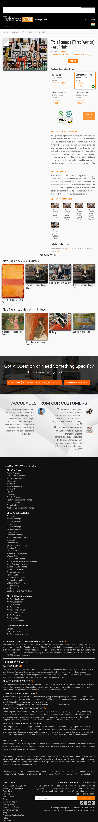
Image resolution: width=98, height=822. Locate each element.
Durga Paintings (13, 585)
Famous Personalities (16, 580)
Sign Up (44, 19)
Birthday (52, 332)
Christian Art (12, 548)
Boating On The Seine (81, 332)
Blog (5, 812)
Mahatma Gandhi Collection (18, 537)
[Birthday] (60, 321)
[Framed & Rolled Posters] (32, 681)
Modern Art (11, 489)
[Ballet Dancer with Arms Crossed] (37, 326)
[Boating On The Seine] (84, 321)
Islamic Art (11, 481)
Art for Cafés (12, 618)
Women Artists (13, 556)
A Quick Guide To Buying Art (14, 786)
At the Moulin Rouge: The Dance (12, 333)
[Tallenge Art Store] (19, 19)
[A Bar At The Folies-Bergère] (60, 272)
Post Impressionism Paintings (19, 500)
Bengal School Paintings (17, 545)
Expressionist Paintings (16, 476)
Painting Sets (12, 575)
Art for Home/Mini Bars (17, 610)
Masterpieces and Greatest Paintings (22, 561)
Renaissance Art (14, 502)
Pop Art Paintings (14, 497)
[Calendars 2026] (21, 666)
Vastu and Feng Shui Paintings (19, 591)
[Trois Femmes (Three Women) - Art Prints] (25, 54)
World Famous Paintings (17, 553)
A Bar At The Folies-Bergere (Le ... (36, 286)
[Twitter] (81, 804)
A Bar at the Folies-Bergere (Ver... (84, 286)
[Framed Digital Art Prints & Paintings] (45, 708)
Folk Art (10, 492)
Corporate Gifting (14, 631)
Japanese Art (12, 543)
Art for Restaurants (15, 612)
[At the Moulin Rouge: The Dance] (13, 321)
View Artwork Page (81, 54)
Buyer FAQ (7, 791)
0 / (89, 19)
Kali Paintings (12, 588)
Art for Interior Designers (17, 634)
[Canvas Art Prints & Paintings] (36, 693)
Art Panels (11, 516)
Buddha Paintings (14, 521)
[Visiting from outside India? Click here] (66, 641)
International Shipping (12, 807)
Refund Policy (9, 796)
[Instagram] (89, 804)
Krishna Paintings (14, 519)
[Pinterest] (93, 804)
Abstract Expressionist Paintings (20, 508)
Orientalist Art (12, 494)
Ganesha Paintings (14, 529)
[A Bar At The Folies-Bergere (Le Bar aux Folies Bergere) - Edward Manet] (37, 273)
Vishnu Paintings (14, 527)
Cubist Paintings (13, 473)
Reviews (6, 794)
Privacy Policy (9, 804)
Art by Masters (58, 248)
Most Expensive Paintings (17, 564)
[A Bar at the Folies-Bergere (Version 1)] (84, 273)
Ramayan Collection (15, 572)
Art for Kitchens (13, 604)
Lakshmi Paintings (14, 532)
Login (37, 19)
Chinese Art (12, 551)
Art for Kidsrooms (14, 607)
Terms (5, 799)
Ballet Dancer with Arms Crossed (35, 343)
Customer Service (10, 810)
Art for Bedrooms (14, 602)
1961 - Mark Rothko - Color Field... (12, 301)
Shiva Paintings (13, 524)
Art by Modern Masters (78, 248)
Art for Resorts (13, 615)
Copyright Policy (10, 802)
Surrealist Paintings (15, 505)
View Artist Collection (60, 54)
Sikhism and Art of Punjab (18, 583)
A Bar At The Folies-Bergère (60, 283)
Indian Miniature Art (15, 486)
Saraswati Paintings (15, 535)
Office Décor (12, 629)
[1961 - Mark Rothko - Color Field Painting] (13, 281)
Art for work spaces (15, 620)
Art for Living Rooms (15, 599)
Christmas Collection (15, 569)
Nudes (54, 251)
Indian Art (11, 484)
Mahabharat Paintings (16, 559)
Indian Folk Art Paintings (17, 567)
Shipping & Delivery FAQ (13, 788)
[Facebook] (85, 804)
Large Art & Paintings (16, 577)
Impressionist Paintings (17, 478)
